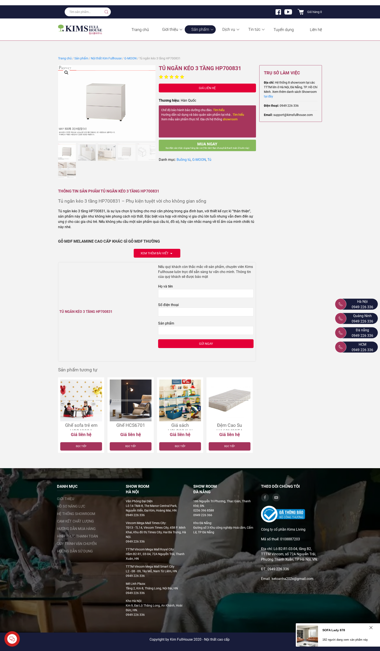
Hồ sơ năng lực (71, 506)
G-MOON (130, 58)
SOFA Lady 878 (333, 630)
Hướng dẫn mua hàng (76, 529)
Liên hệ (316, 29)
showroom (230, 119)
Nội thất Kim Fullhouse (106, 58)
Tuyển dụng (284, 29)
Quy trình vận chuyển (77, 544)
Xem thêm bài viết (155, 253)
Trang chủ (140, 29)
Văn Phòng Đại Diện (139, 501)
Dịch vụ (228, 29)
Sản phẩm (200, 29)
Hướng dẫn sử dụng (75, 551)
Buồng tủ (184, 160)
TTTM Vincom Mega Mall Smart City (150, 566)
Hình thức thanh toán (77, 536)
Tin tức (254, 29)
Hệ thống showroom (76, 514)
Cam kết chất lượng (75, 521)
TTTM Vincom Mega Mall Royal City (150, 549)
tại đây (268, 96)
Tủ (209, 160)
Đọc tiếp (81, 446)
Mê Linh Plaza (135, 583)
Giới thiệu (170, 29)
